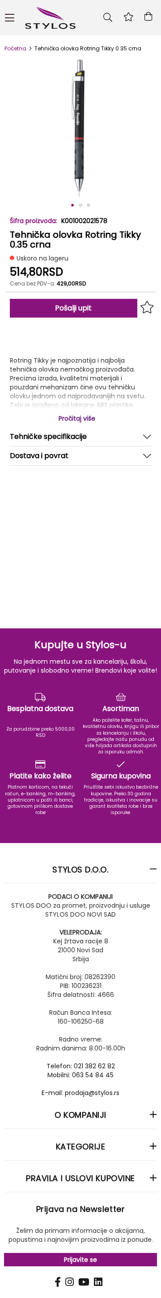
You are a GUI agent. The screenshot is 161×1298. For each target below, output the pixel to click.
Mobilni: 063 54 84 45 (80, 1075)
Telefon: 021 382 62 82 (81, 1066)
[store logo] (81, 18)
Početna (15, 48)
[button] (72, 205)
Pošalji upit (73, 308)
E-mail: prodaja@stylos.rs (80, 1092)
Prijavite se (80, 1259)
